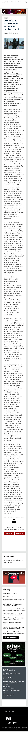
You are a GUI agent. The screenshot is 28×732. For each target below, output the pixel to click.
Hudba (6, 18)
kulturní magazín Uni (11, 2)
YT (13, 711)
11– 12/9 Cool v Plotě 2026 (11, 690)
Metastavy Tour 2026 (11, 673)
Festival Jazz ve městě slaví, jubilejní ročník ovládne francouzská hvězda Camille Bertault (13, 632)
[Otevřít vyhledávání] (26, 2)
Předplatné (19, 533)
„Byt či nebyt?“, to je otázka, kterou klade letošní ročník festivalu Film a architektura (13, 614)
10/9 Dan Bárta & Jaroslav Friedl (13, 681)
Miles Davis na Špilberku (9, 596)
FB (10, 711)
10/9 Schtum (7, 686)
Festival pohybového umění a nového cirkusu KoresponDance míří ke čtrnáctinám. (13, 628)
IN (6, 711)
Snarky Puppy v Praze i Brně (10, 593)
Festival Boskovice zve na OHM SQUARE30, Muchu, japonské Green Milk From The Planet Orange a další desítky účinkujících (14, 609)
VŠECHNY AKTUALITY (11, 637)
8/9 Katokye (7, 677)
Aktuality (6, 590)
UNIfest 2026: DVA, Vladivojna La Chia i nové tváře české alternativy (12, 605)
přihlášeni (10, 562)
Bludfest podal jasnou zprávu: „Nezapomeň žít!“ (13, 600)
